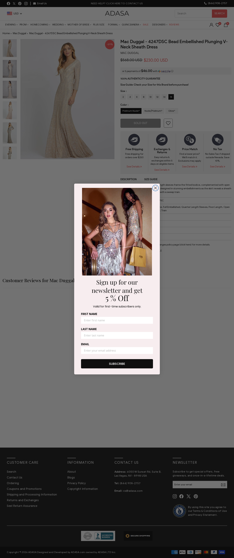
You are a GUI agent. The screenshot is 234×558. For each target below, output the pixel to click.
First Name (89, 314)
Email (85, 344)
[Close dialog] (155, 188)
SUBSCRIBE (117, 364)
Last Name (89, 329)
